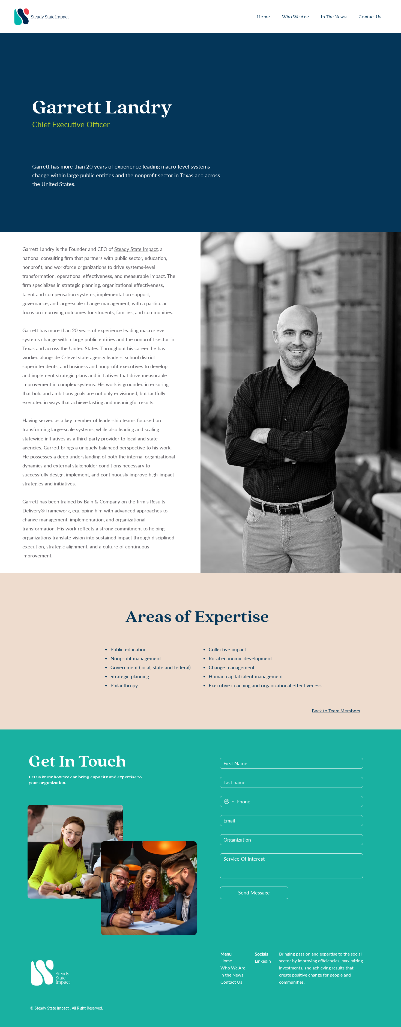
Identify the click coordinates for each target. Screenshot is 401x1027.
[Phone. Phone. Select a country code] (229, 801)
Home (226, 960)
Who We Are (232, 967)
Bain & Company (102, 502)
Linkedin (263, 960)
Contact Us (231, 981)
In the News (231, 974)
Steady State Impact (136, 249)
